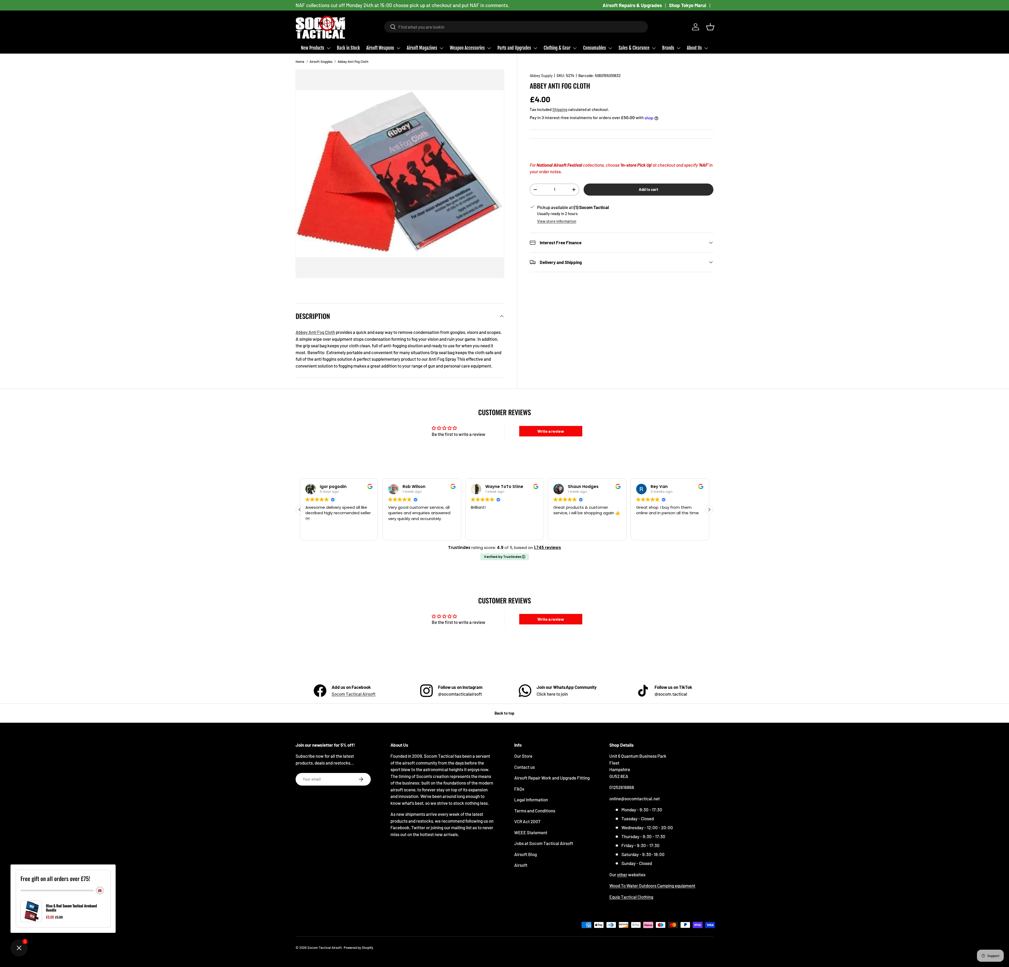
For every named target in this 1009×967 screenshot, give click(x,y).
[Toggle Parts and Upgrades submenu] (535, 48)
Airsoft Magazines (422, 48)
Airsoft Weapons (380, 48)
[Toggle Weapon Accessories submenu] (489, 48)
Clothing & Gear (557, 48)
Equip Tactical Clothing (631, 896)
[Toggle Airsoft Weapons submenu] (398, 48)
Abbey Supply (541, 75)
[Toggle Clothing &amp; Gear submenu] (575, 48)
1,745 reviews (547, 547)
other (622, 874)
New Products (312, 48)
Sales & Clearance (634, 48)
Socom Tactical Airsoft (353, 693)
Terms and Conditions (534, 810)
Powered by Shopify (358, 947)
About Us (694, 48)
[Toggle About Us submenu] (706, 48)
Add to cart (648, 189)
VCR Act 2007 (527, 821)
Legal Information (531, 799)
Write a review (550, 431)
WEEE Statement (530, 832)
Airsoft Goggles (321, 61)
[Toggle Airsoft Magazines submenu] (441, 48)
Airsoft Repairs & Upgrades (632, 5)
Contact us (524, 767)
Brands (668, 48)
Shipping (559, 109)
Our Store (523, 756)
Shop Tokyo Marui (687, 5)
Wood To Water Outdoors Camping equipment (652, 885)
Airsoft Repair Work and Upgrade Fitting (552, 777)
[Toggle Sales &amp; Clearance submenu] (654, 48)
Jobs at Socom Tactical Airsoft (543, 843)
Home (300, 61)
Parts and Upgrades (514, 48)
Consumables (594, 48)
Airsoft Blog (525, 854)
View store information (556, 221)
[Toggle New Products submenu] (328, 48)
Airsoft (520, 865)
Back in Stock (348, 48)
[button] (710, 27)
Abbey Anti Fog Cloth (353, 61)
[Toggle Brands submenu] (678, 48)
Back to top (504, 713)
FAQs (519, 788)
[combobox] (516, 27)
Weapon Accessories (467, 48)
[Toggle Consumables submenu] (610, 48)
